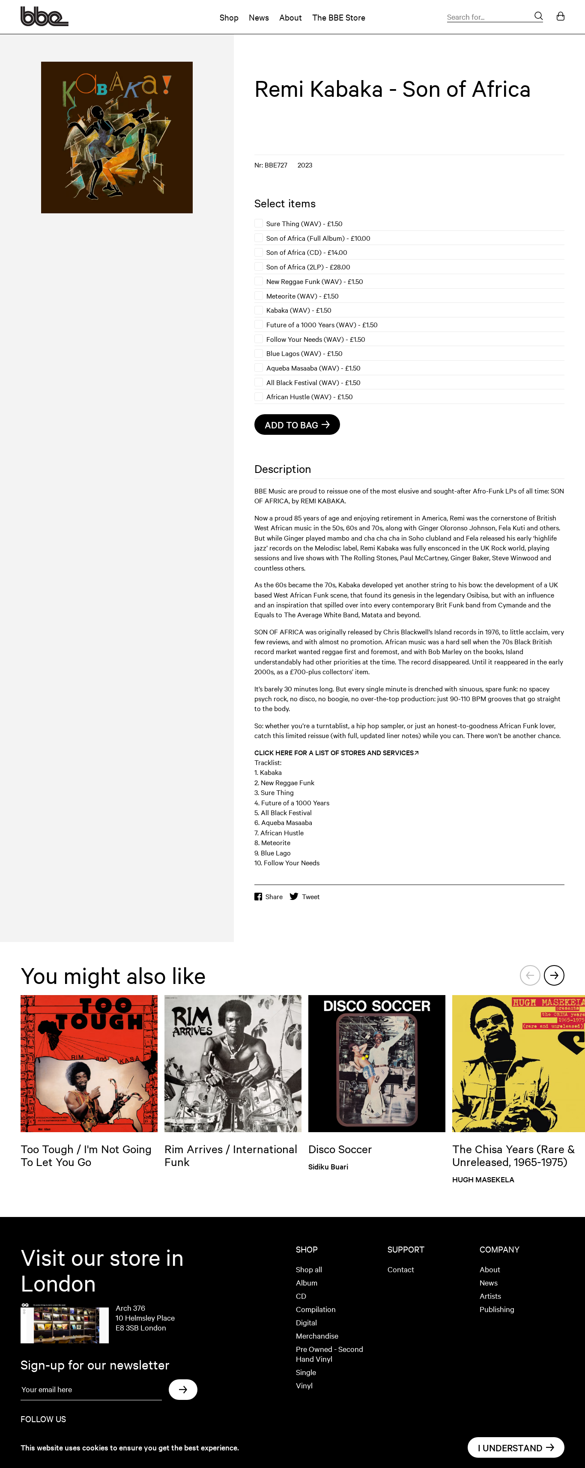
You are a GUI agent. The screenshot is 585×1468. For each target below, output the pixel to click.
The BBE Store (338, 17)
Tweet (311, 896)
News (259, 17)
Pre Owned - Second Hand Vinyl (329, 1353)
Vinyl (304, 1385)
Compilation (316, 1309)
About (290, 17)
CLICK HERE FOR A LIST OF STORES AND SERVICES (334, 752)
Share (274, 896)
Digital (306, 1322)
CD (301, 1296)
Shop (229, 17)
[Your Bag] (560, 17)
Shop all (309, 1269)
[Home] (45, 23)
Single (306, 1372)
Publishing (497, 1309)
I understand (510, 1447)
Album (306, 1282)
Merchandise (317, 1335)
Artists (490, 1296)
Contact (401, 1269)
